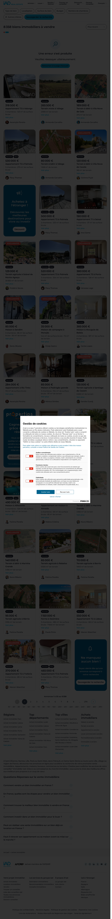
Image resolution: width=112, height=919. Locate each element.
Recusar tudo (65, 492)
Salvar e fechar (55, 497)
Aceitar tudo (45, 492)
